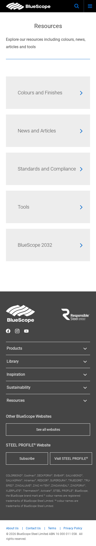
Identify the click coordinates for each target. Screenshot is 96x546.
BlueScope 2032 (35, 245)
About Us (12, 528)
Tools (23, 207)
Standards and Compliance (47, 169)
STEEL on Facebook (8, 331)
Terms (52, 528)
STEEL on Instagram (17, 331)
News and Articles (37, 131)
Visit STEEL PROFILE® (71, 458)
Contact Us (33, 528)
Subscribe (26, 458)
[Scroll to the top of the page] (87, 537)
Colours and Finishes (40, 93)
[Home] (28, 6)
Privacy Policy (73, 528)
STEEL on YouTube (26, 331)
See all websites (48, 429)
